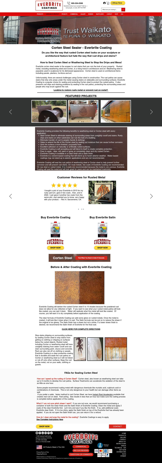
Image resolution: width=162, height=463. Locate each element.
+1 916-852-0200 (45, 442)
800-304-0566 (77, 3)
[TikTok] (51, 433)
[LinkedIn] (42, 433)
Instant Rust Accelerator (103, 394)
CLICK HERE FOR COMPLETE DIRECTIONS (81, 329)
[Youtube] (37, 433)
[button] (108, 3)
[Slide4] (83, 121)
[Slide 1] (78, 121)
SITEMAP (123, 456)
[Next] (151, 112)
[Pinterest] (48, 433)
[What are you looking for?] (123, 9)
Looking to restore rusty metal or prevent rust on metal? (81, 90)
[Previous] (10, 112)
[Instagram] (45, 433)
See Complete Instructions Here (49, 419)
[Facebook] (40, 433)
